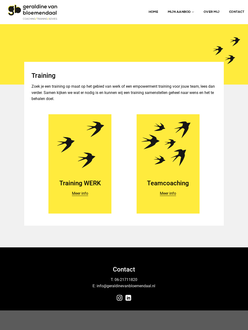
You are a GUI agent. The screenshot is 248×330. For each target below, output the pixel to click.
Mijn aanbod (179, 12)
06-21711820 (126, 279)
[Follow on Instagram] (120, 298)
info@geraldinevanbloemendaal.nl (126, 286)
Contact (236, 12)
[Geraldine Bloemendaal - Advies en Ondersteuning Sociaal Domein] (33, 12)
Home (153, 12)
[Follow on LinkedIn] (128, 298)
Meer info (80, 193)
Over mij (211, 12)
